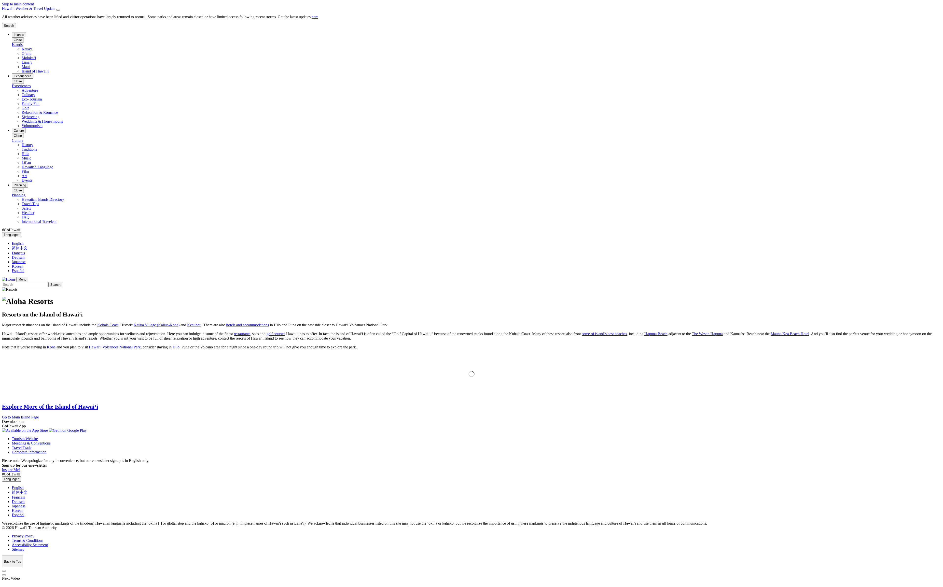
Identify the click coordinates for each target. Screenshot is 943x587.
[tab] (471, 8)
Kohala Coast (107, 325)
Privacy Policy (23, 536)
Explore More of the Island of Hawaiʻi (50, 406)
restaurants (242, 334)
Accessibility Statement (30, 545)
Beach (655, 334)
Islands (19, 35)
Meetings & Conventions (31, 443)
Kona (51, 347)
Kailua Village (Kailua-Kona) (157, 325)
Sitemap (18, 549)
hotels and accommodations (247, 325)
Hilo (176, 347)
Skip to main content (18, 4)
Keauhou (194, 325)
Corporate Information (29, 452)
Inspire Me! (11, 470)
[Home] (9, 279)
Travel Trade (21, 447)
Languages (11, 235)
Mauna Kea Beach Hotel (790, 334)
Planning (20, 185)
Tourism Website (25, 439)
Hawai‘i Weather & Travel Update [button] (29, 8)
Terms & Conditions (27, 540)
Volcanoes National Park (115, 347)
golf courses (275, 334)
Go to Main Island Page (20, 417)
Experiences (22, 76)
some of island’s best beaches (604, 334)
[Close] (58, 10)
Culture (19, 130)
